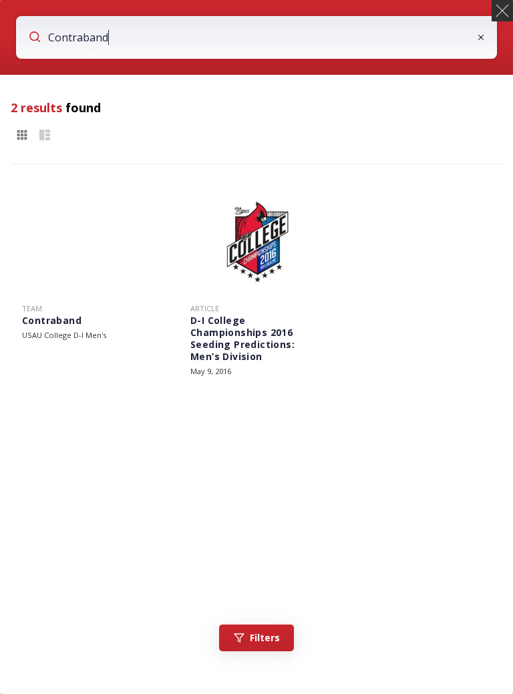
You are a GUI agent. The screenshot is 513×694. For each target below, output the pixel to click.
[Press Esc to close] (502, 10)
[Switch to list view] (44, 136)
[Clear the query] (481, 37)
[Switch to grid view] (22, 136)
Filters (265, 637)
